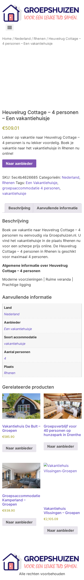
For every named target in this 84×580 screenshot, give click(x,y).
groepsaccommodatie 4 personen (31, 188)
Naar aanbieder (19, 163)
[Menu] (10, 27)
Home (7, 39)
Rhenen (40, 39)
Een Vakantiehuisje (41, 182)
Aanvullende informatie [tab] (57, 208)
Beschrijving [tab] (19, 208)
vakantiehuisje (14, 193)
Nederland (23, 39)
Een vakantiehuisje (18, 329)
